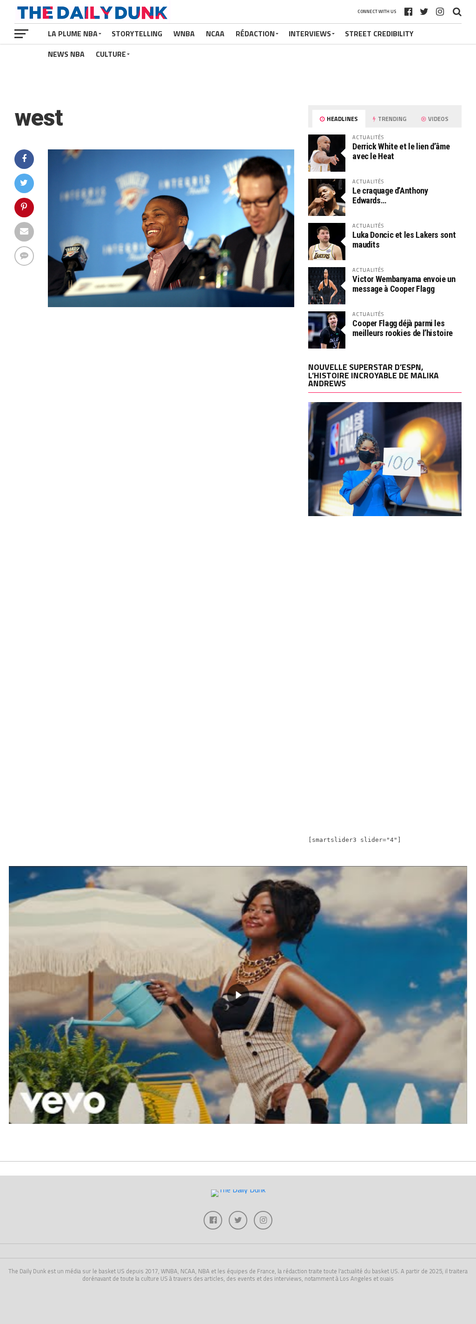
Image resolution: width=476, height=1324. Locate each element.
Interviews (310, 33)
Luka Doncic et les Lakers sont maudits (404, 239)
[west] (171, 304)
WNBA (184, 33)
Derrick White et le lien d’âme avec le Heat (401, 151)
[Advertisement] (385, 604)
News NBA (66, 54)
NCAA (215, 33)
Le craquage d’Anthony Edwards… (390, 195)
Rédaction (255, 33)
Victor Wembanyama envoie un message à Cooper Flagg (403, 283)
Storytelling (137, 33)
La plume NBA (73, 33)
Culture (111, 54)
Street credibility (379, 33)
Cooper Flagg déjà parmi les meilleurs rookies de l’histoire (402, 327)
